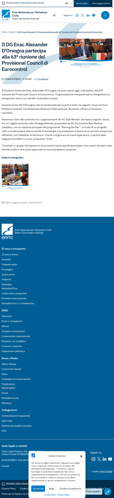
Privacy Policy (64, 494)
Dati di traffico (8, 388)
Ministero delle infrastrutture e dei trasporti (25, 2)
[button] (81, 456)
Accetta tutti (38, 488)
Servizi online (82, 3)
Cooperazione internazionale (16, 336)
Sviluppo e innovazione (13, 331)
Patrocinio (7, 316)
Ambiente (6, 279)
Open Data (7, 421)
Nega (51, 488)
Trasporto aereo (9, 264)
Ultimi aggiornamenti (101, 3)
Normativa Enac (10, 288)
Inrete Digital (106, 471)
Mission (5, 326)
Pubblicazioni (8, 384)
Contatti (5, 466)
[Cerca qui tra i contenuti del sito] (104, 15)
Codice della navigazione (14, 293)
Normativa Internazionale (14, 298)
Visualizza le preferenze (70, 488)
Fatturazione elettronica (13, 351)
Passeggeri (7, 269)
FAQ (4, 431)
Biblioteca (7, 403)
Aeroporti (6, 259)
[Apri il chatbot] (107, 491)
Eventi (5, 393)
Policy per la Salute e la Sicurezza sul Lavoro (24, 494)
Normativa (7, 284)
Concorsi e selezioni (12, 346)
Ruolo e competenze (12, 321)
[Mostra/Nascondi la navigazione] (54, 15)
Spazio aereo (8, 274)
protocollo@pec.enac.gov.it (15, 460)
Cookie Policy (50, 494)
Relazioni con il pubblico (14, 341)
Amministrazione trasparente (16, 416)
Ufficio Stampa (9, 364)
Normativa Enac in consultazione (18, 303)
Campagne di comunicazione (16, 379)
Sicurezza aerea (10, 254)
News (4, 374)
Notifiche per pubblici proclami (17, 426)
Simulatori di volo (10, 398)
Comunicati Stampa (11, 369)
